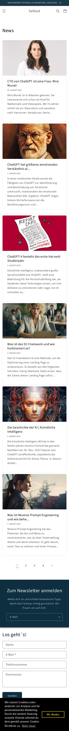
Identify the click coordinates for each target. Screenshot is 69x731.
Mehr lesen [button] (29, 726)
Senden (12, 695)
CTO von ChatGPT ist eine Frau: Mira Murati (33, 83)
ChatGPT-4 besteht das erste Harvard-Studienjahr (34, 259)
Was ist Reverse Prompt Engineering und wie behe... (33, 517)
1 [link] (17, 565)
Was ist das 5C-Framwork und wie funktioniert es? (31, 346)
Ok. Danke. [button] (53, 714)
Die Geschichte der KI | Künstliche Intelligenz (31, 429)
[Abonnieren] (58, 617)
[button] (4, 11)
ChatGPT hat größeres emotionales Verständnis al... (32, 167)
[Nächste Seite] (51, 565)
